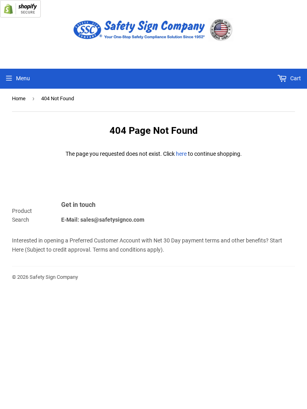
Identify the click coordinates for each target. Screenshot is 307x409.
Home (19, 98)
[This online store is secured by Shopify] (20, 15)
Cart (295, 78)
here (181, 154)
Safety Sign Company (54, 277)
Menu (23, 78)
